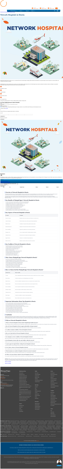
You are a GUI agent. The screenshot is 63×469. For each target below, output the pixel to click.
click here (6, 108)
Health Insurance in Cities (11, 434)
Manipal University (37, 403)
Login (56, 8)
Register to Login (37, 377)
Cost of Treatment (41, 434)
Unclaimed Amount (37, 381)
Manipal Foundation (37, 407)
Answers (48, 434)
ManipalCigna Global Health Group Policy (24, 397)
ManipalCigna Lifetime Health (23, 377)
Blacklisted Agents (53, 402)
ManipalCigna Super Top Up (22, 378)
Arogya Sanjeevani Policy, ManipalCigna (24, 384)
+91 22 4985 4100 (2, 378)
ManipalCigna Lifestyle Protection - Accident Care (24, 387)
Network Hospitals (23, 434)
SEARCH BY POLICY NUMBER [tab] (5, 182)
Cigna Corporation (37, 409)
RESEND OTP (3, 116)
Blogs (51, 410)
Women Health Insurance (36, 436)
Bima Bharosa (36, 398)
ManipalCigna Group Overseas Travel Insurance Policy (25, 394)
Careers (20, 408)
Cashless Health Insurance (29, 436)
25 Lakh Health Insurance (52, 431)
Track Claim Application (54, 378)
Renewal (27, 10)
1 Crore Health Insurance (7, 432)
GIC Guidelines (52, 405)
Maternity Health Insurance (52, 436)
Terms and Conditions (37, 374)
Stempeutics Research (37, 406)
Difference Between (53, 434)
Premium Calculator (37, 395)
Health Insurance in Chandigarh (51, 425)
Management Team (21, 405)
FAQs (35, 388)
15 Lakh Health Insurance (37, 431)
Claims (21, 10)
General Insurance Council (54, 398)
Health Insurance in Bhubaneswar (42, 425)
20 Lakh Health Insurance (45, 431)
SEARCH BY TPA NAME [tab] (4, 181)
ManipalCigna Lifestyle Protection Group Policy (25, 392)
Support (32, 10)
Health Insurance (13, 10)
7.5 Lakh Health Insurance (22, 431)
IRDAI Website (52, 392)
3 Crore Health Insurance (22, 432)
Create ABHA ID (53, 384)
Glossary (36, 389)
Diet (45, 434)
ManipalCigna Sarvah (22, 374)
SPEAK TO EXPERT (8, 361)
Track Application (53, 387)
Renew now (52, 377)
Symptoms (28, 434)
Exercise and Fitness (53, 416)
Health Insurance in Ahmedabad (16, 425)
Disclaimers (36, 378)
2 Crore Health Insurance (15, 432)
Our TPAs (36, 392)
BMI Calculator (5, 434)
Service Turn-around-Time (54, 374)
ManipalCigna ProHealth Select (23, 381)
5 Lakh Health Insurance (14, 431)
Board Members (21, 411)
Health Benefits (17, 434)
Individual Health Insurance (22, 400)
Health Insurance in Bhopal (33, 425)
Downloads (36, 386)
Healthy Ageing (52, 413)
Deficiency (32, 434)
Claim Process (52, 381)
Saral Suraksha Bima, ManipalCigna (23, 389)
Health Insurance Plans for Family (12, 436)
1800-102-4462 (2, 376)
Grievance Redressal (53, 395)
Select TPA (1, 183)
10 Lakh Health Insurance (29, 431)
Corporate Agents (53, 399)
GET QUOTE (2, 119)
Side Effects (36, 434)
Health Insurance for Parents (44, 436)
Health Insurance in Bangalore (24, 425)
